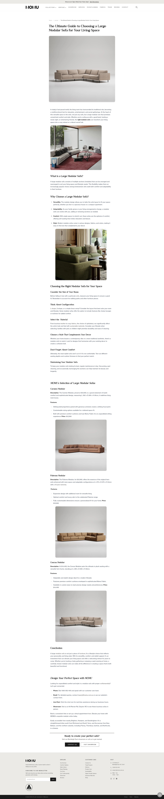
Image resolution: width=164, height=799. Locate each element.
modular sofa (60, 653)
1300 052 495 (116, 767)
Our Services (63, 763)
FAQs (86, 777)
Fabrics (102, 7)
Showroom (72, 7)
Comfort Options (64, 765)
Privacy (126, 796)
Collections (50, 7)
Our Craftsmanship (64, 773)
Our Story (62, 771)
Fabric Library (63, 767)
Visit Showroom (90, 744)
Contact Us (72, 744)
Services (81, 7)
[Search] (136, 7)
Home (50, 20)
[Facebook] (114, 778)
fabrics (73, 323)
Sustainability (88, 771)
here (89, 713)
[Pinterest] (116, 778)
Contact (125, 7)
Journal (56, 20)
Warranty (136, 796)
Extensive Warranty (90, 775)
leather (63, 323)
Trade (110, 7)
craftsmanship (105, 683)
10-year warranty (60, 485)
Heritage (61, 7)
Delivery (87, 767)
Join (53, 779)
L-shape (53, 308)
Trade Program (88, 765)
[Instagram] (111, 778)
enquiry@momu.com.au (118, 770)
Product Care (88, 769)
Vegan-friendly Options (91, 773)
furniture (82, 653)
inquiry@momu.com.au (85, 695)
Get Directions (94, 2)
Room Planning (92, 7)
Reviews (117, 7)
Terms (131, 796)
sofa (77, 296)
